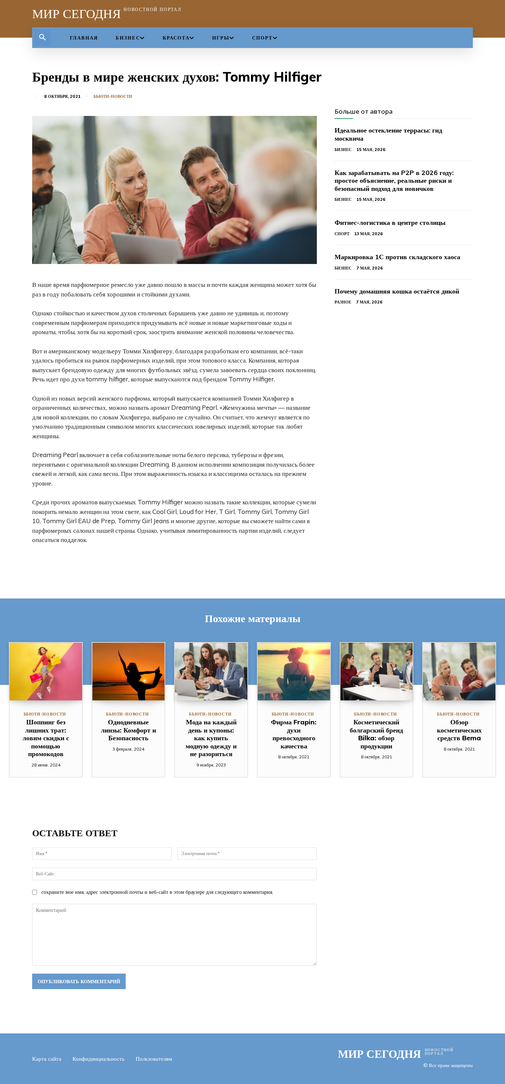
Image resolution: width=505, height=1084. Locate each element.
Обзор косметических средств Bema (459, 730)
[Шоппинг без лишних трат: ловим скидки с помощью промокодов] (46, 672)
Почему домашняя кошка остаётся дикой (397, 291)
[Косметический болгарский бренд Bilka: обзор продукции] (376, 672)
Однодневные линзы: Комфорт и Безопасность (128, 730)
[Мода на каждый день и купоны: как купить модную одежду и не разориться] (211, 672)
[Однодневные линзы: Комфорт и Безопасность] (128, 672)
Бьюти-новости (113, 97)
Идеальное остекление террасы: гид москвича (388, 134)
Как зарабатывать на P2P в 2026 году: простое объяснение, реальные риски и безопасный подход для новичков (394, 180)
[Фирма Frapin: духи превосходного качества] (294, 672)
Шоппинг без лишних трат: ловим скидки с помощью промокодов (46, 738)
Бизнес (343, 149)
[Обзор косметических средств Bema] (459, 672)
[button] (42, 38)
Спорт (342, 233)
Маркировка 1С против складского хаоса (397, 257)
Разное (343, 302)
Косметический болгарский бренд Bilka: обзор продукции (376, 734)
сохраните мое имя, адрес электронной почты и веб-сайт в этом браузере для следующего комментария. (157, 892)
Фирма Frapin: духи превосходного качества (293, 734)
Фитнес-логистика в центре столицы (390, 222)
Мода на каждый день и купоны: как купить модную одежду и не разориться (211, 738)
